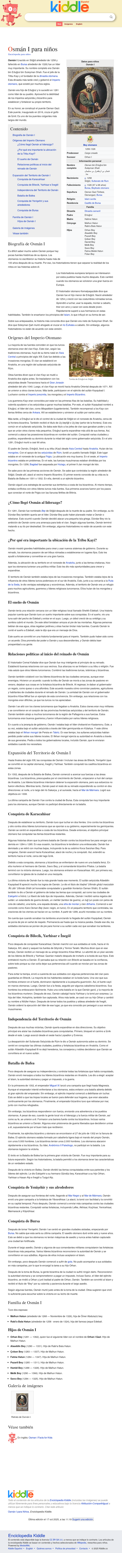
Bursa (87, 187)
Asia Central (75, 448)
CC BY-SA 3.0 (56, 1539)
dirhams (90, 904)
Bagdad (34, 464)
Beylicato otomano (100, 187)
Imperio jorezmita (37, 394)
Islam (67, 314)
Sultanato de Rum (100, 180)
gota (70, 1261)
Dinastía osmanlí (92, 210)
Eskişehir (13, 896)
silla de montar (71, 904)
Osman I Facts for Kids (40, 1437)
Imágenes (68, 24)
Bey (85, 144)
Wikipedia (81, 1542)
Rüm (59, 452)
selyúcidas (47, 452)
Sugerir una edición (82, 1519)
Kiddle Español (15, 1548)
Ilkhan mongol (31, 732)
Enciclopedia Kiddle (60, 1500)
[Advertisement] (61, 35)
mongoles (13, 452)
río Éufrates (69, 325)
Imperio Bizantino (76, 394)
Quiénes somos (44, 1548)
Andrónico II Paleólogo (61, 1145)
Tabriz (56, 732)
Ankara (36, 412)
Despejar (105, 17)
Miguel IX (55, 1085)
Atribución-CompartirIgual (94, 1503)
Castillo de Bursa (93, 202)
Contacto (83, 1548)
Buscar (111, 17)
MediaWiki (25, 1545)
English (79, 24)
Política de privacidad (65, 1548)
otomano (92, 144)
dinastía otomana (48, 76)
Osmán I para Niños (18, 1511)
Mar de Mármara (90, 790)
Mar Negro (73, 1195)
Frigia (49, 456)
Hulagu (61, 464)
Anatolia (93, 448)
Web (59, 24)
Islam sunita (90, 198)
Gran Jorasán (57, 382)
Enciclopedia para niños (19, 54)
